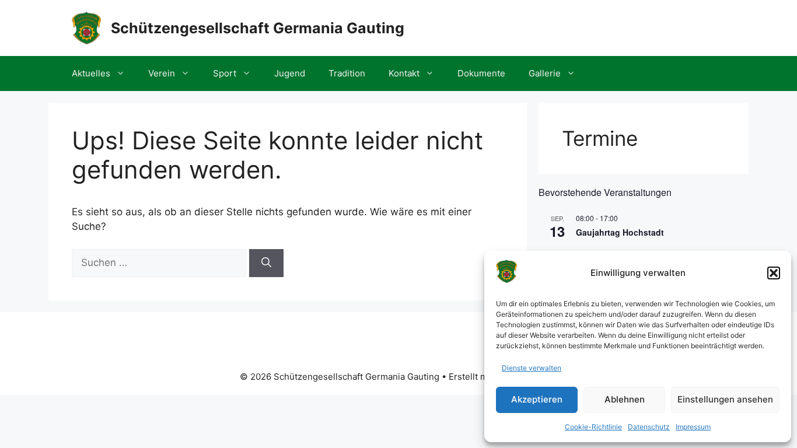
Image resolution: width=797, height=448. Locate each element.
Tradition (346, 73)
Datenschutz (649, 426)
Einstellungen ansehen (725, 399)
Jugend (289, 73)
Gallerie (545, 73)
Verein (161, 73)
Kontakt (404, 73)
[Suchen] (266, 263)
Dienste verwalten (531, 367)
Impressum (693, 426)
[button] (773, 273)
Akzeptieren (536, 399)
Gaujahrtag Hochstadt (620, 232)
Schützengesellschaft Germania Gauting (257, 28)
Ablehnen (624, 399)
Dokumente (481, 73)
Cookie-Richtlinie (593, 426)
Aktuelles (91, 73)
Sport (224, 73)
